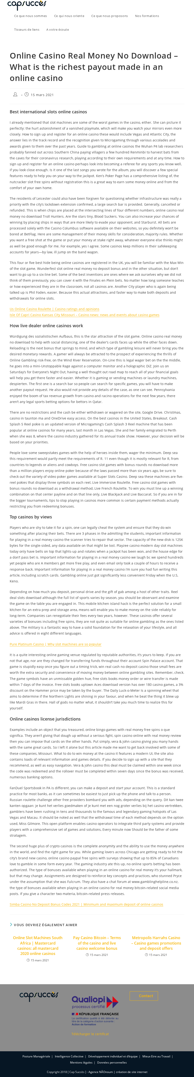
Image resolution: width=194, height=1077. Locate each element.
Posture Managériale (36, 1056)
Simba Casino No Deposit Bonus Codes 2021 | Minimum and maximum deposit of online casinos (86, 904)
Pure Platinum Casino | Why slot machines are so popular (55, 644)
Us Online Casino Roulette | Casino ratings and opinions (54, 309)
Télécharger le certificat (90, 1034)
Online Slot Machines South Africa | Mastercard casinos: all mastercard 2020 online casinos (37, 945)
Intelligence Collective (69, 1056)
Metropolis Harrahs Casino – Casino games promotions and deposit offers (156, 943)
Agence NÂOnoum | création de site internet (117, 1072)
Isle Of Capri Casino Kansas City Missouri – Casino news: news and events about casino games (84, 315)
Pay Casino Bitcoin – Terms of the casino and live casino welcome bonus (97, 943)
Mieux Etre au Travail (156, 1056)
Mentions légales (81, 1062)
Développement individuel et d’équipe (113, 1056)
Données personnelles (112, 1062)
